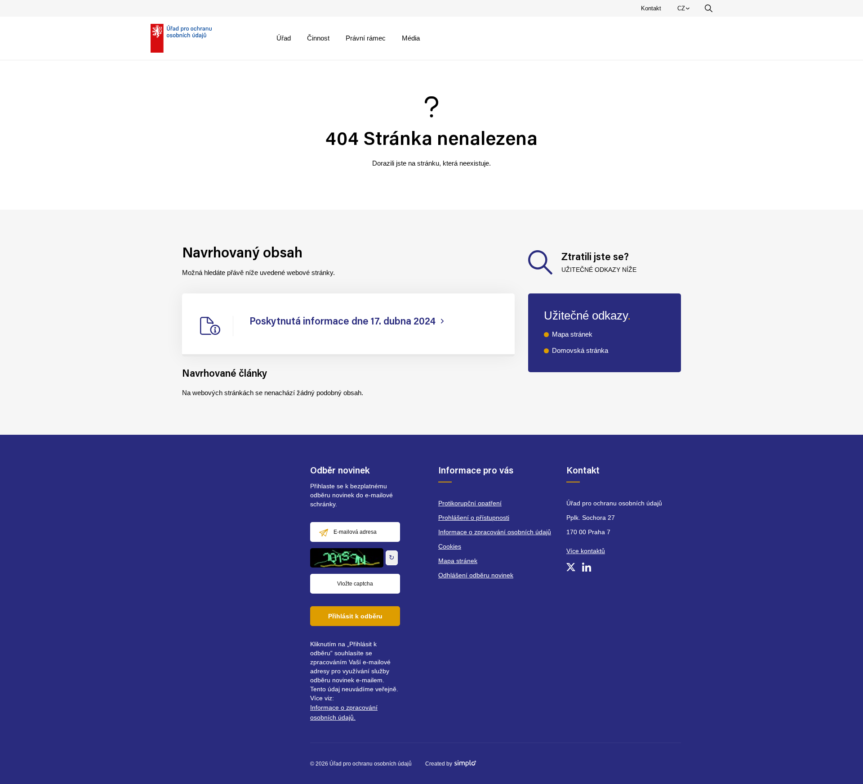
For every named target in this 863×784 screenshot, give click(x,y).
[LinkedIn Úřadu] (586, 567)
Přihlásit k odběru (355, 616)
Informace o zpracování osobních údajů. (344, 712)
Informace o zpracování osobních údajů (494, 532)
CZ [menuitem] (685, 10)
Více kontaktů (585, 550)
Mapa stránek (572, 334)
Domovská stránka (580, 350)
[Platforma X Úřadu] (570, 567)
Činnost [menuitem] (318, 38)
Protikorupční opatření (470, 503)
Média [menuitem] (411, 38)
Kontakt (651, 8)
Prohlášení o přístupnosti (473, 517)
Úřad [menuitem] (283, 38)
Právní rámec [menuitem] (366, 38)
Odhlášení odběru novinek (475, 575)
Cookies (449, 546)
